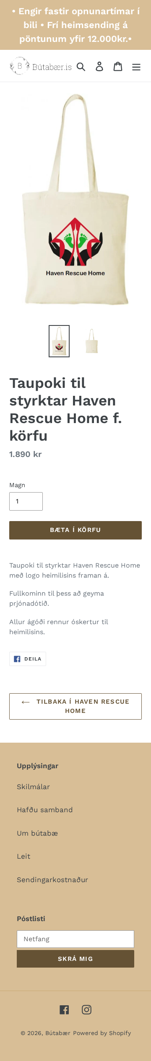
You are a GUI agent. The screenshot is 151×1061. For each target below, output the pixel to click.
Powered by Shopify (102, 1033)
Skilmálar (33, 786)
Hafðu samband (45, 809)
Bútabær (57, 1033)
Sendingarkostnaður (52, 879)
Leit (23, 856)
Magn (17, 485)
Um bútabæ (37, 833)
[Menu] (136, 65)
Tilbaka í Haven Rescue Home (82, 706)
